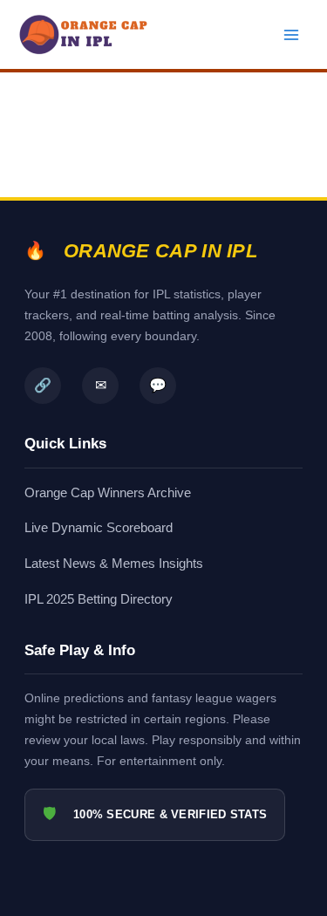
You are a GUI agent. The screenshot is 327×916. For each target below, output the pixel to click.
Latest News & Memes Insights (113, 563)
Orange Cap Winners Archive (107, 492)
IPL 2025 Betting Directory (98, 598)
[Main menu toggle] (291, 35)
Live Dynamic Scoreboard (98, 527)
